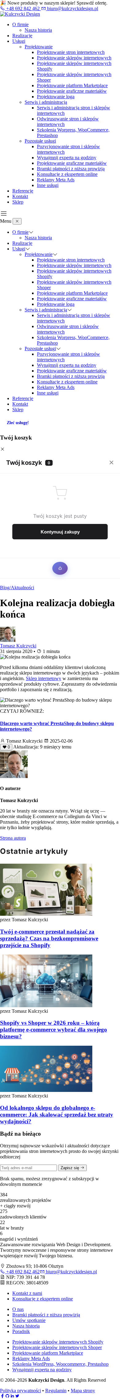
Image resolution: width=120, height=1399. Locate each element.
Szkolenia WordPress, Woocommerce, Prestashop (60, 1364)
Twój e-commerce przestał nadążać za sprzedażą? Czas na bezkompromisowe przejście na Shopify (49, 938)
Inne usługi (47, 185)
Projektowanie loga (55, 96)
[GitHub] (7, 1396)
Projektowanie (39, 46)
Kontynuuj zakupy (60, 531)
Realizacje (22, 35)
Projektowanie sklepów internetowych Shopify (57, 1341)
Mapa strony (83, 1390)
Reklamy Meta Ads (55, 179)
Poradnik (21, 1331)
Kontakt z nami (27, 1293)
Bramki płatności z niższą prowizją (71, 168)
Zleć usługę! (18, 422)
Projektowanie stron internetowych (71, 52)
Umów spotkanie (29, 1320)
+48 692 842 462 (23, 8)
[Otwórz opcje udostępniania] (60, 568)
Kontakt (20, 196)
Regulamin (55, 1390)
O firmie (20, 24)
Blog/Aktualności (17, 587)
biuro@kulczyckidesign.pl (72, 8)
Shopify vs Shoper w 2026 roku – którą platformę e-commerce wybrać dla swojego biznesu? (53, 1030)
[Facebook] (2, 1396)
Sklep (17, 202)
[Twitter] (17, 1396)
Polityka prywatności (20, 1390)
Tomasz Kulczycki (18, 645)
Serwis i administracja (46, 102)
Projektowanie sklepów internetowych (74, 57)
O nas (18, 1309)
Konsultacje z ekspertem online (67, 174)
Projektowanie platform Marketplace (72, 85)
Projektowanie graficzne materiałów (72, 91)
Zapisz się (70, 1168)
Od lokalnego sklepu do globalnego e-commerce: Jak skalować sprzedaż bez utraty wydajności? (56, 1115)
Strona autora (13, 838)
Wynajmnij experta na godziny (66, 157)
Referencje (22, 190)
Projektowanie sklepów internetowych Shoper (57, 1347)
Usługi (18, 41)
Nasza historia (38, 30)
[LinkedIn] (12, 1396)
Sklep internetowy (43, 678)
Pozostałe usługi (40, 141)
